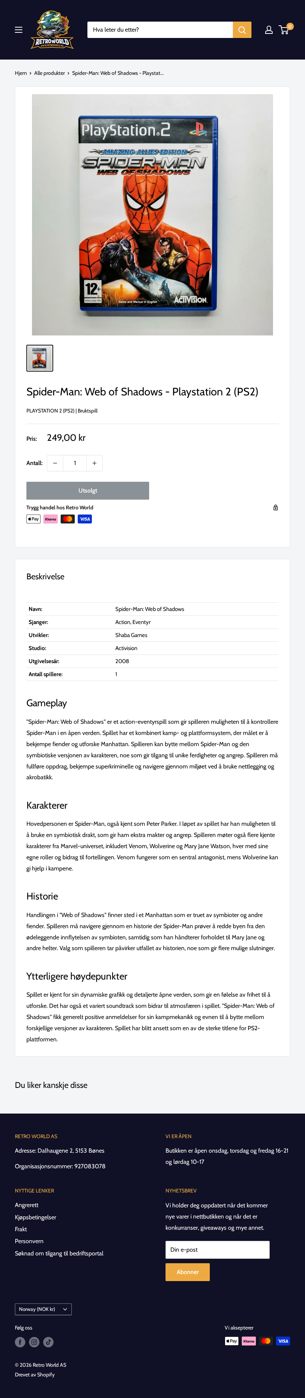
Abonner (188, 1272)
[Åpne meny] (18, 30)
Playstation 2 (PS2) (50, 410)
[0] (284, 29)
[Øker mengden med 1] (94, 463)
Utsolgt (87, 490)
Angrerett (26, 1204)
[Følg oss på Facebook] (20, 1342)
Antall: (34, 462)
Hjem (21, 73)
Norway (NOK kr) (37, 1309)
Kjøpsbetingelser (35, 1217)
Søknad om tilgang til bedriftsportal (59, 1253)
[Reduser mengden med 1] (55, 463)
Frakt (21, 1229)
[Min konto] (269, 30)
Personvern (29, 1241)
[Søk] (242, 30)
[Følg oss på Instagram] (34, 1342)
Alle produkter (49, 73)
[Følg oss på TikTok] (48, 1342)
